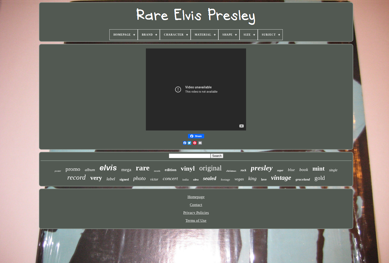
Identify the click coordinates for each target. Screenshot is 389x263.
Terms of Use (195, 220)
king (252, 178)
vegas (239, 179)
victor (154, 179)
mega (126, 169)
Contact (196, 205)
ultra (196, 179)
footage (225, 179)
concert (170, 178)
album (90, 169)
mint (318, 168)
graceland (303, 179)
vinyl (188, 168)
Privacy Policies (196, 212)
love (264, 179)
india (185, 179)
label (110, 178)
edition (170, 170)
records (157, 171)
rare (142, 168)
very (96, 177)
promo (73, 169)
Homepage (196, 197)
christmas (231, 170)
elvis (108, 167)
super (280, 170)
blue (291, 170)
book (303, 169)
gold (319, 178)
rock (243, 170)
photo (139, 178)
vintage (281, 177)
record (76, 177)
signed (124, 179)
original (210, 168)
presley (262, 168)
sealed (209, 178)
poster (58, 170)
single (333, 170)
